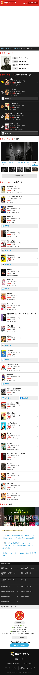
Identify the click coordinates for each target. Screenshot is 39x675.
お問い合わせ (20, 637)
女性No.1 (4, 162)
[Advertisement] (19, 26)
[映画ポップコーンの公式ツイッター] (19, 645)
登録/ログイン (33, 2)
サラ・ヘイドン (28, 162)
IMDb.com (35, 165)
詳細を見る (19, 622)
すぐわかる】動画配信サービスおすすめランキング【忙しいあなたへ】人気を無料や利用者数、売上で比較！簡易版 (19, 545)
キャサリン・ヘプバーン (15, 162)
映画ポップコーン (6, 48)
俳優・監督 (17, 48)
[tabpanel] (19, 516)
